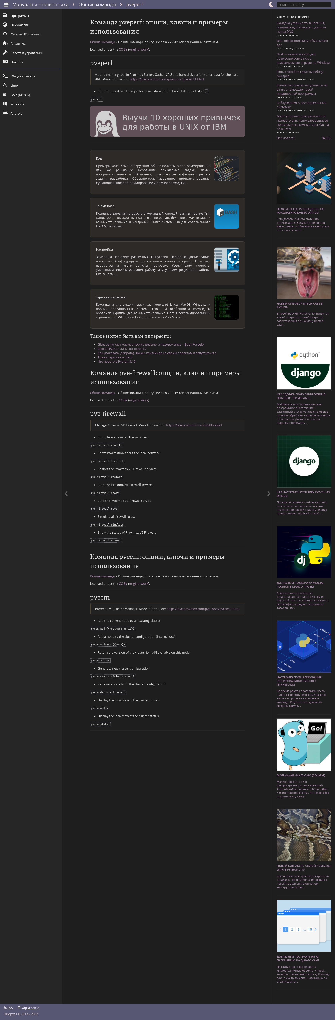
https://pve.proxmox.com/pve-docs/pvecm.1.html (203, 609)
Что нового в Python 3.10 (116, 361)
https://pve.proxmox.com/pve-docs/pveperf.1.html (167, 79)
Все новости (286, 138)
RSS (328, 138)
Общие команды (97, 4)
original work (138, 49)
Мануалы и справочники (40, 4)
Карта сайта (30, 1008)
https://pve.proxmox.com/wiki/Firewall (194, 425)
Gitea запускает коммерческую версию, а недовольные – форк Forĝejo (151, 344)
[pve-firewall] (269, 506)
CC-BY (123, 49)
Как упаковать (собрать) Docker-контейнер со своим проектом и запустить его (157, 353)
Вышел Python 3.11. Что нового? (122, 349)
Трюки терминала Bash (115, 357)
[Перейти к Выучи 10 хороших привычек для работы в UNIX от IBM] (167, 122)
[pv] (66, 506)
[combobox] (304, 4)
